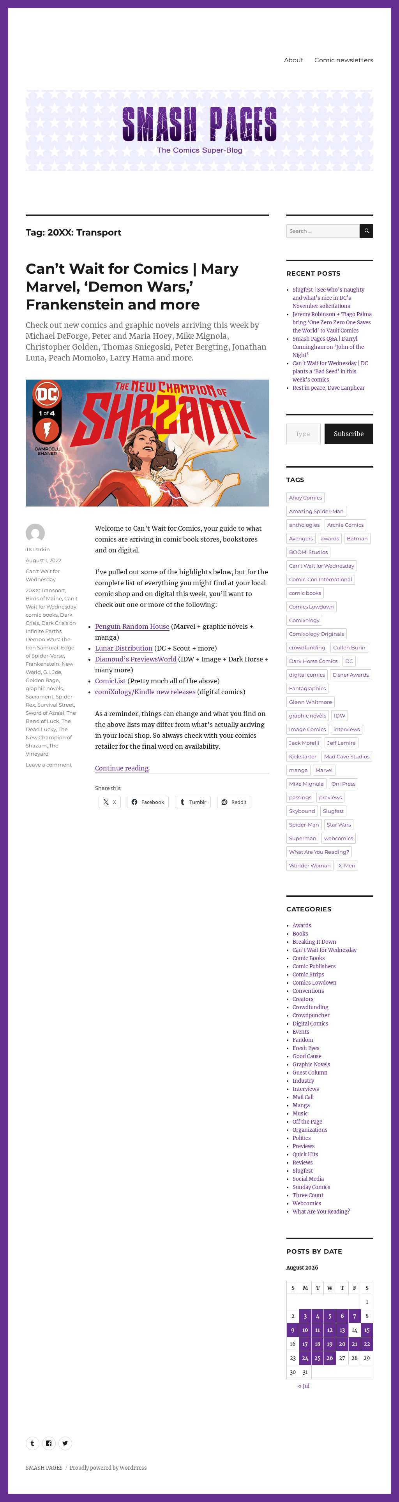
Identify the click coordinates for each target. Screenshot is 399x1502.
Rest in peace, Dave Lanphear (329, 388)
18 (317, 1344)
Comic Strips (308, 974)
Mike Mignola (306, 784)
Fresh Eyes (306, 1048)
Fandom (303, 1040)
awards (330, 538)
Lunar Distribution (124, 648)
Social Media (308, 1179)
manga (298, 770)
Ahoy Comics (305, 497)
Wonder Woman (310, 865)
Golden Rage (42, 680)
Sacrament (39, 696)
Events (301, 1032)
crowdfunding (307, 647)
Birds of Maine (44, 598)
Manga (301, 1105)
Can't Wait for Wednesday (321, 566)
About (294, 60)
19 (330, 1344)
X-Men (347, 865)
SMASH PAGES (44, 1468)
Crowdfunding (310, 1007)
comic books (42, 615)
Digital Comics (310, 1023)
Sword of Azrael (45, 713)
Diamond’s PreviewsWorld (136, 659)
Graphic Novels (311, 1064)
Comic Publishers (314, 966)
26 (330, 1358)
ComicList (110, 681)
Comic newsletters (343, 60)
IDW (339, 715)
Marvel (324, 770)
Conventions (308, 991)
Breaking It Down (314, 942)
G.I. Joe (52, 672)
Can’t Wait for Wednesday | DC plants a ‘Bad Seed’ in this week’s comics (330, 371)
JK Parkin (38, 549)
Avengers (301, 538)
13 (342, 1330)
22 (367, 1344)
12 (330, 1330)
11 (317, 1330)
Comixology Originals (316, 634)
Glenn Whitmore (310, 702)
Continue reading (122, 768)
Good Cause (307, 1056)
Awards (302, 925)
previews (330, 797)
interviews (347, 729)
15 (367, 1330)
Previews (304, 1146)
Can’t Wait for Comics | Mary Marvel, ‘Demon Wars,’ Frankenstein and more (132, 286)
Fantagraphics (307, 688)
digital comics (307, 675)
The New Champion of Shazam (49, 737)
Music (300, 1113)
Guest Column (310, 1072)
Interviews (306, 1089)
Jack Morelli (304, 743)
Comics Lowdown (311, 606)
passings (300, 797)
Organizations (310, 1130)
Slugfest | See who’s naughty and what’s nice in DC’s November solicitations (328, 298)
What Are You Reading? (319, 852)
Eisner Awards (351, 675)
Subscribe (349, 434)
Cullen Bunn (349, 647)
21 (354, 1344)
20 (342, 1344)
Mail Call (303, 1097)
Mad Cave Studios (346, 756)
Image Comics (307, 729)
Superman (302, 838)
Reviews (303, 1162)
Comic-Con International (320, 579)
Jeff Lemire (341, 743)
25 (317, 1358)
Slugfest (333, 811)
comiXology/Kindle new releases (145, 692)
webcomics (338, 838)
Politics (302, 1138)
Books (300, 933)
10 (305, 1330)
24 (305, 1358)
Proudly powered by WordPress (108, 1468)
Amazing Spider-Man (316, 511)
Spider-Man (304, 824)
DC (349, 661)
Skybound (302, 811)
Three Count (308, 1195)
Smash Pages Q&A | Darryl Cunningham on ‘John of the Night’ (328, 347)
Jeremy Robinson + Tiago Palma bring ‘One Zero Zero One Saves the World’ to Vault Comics (332, 322)
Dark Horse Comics (313, 661)
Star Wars (339, 824)
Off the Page (307, 1122)
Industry (303, 1081)
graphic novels (44, 688)
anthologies (304, 525)
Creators (303, 999)
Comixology (304, 620)
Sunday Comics (311, 1187)
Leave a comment (49, 765)
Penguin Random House (132, 626)
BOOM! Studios (308, 552)
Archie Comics (345, 525)
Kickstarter (302, 756)
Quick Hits (305, 1154)
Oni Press (343, 784)
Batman (357, 538)
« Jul (303, 1386)
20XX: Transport (45, 590)
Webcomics (307, 1203)
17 (305, 1344)
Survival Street (55, 705)
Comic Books (309, 958)
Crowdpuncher (311, 1015)
